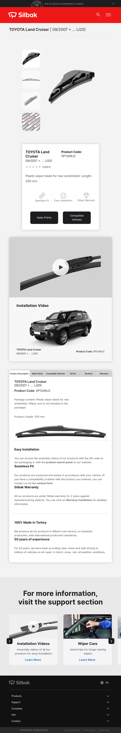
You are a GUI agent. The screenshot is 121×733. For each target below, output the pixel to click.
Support (16, 702)
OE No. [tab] (73, 373)
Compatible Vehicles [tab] (55, 373)
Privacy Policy (89, 730)
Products (17, 695)
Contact (16, 721)
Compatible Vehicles (77, 217)
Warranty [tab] (104, 373)
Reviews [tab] (89, 373)
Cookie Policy (104, 730)
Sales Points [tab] (37, 373)
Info (14, 714)
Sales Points (44, 217)
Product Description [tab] (19, 373)
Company (17, 708)
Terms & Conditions (72, 730)
